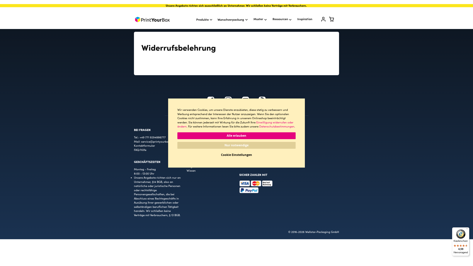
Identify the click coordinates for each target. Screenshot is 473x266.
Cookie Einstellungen (236, 155)
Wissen (191, 170)
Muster (258, 19)
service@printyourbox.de (157, 141)
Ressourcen (280, 19)
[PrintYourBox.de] (152, 19)
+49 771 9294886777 (153, 137)
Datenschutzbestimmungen (276, 126)
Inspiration (304, 19)
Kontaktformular (144, 145)
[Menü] (467, 229)
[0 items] (334, 20)
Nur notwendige (236, 145)
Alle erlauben (236, 136)
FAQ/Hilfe (140, 150)
